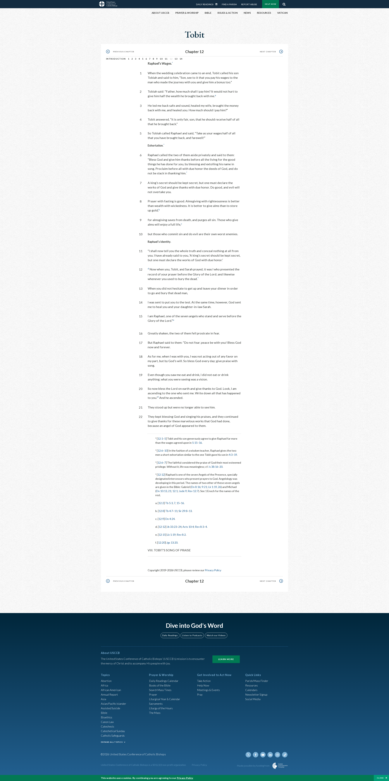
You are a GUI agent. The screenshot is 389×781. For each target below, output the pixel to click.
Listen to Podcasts (192, 635)
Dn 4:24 (170, 518)
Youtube (263, 754)
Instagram (277, 754)
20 (220, 466)
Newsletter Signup (256, 694)
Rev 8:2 (181, 534)
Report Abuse (249, 4)
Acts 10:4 (188, 526)
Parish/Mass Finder (256, 681)
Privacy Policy (213, 570)
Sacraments (156, 703)
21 (169, 491)
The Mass (154, 712)
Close (380, 778)
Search (284, 3)
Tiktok (284, 754)
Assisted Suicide (110, 708)
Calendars (251, 690)
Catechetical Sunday (113, 731)
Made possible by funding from (253, 765)
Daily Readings (204, 4)
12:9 (161, 518)
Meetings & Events (208, 690)
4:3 (230, 454)
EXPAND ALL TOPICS (112, 742)
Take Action (204, 681)
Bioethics (106, 717)
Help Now (270, 4)
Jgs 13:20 (171, 542)
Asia (103, 699)
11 (166, 58)
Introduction (116, 58)
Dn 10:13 (161, 491)
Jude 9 (183, 491)
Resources (251, 685)
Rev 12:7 (193, 491)
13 (176, 58)
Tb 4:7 (169, 511)
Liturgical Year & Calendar (164, 699)
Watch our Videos (216, 635)
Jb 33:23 (172, 526)
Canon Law (107, 722)
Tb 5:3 (169, 503)
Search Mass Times (160, 690)
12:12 (161, 474)
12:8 (161, 511)
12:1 (160, 438)
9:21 (204, 487)
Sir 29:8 (183, 511)
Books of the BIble (159, 685)
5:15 (194, 442)
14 (181, 58)
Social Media (252, 699)
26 (219, 487)
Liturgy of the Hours (161, 708)
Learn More (226, 659)
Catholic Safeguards (113, 735)
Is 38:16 (213, 466)
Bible (104, 712)
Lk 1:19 (212, 487)
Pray (200, 694)
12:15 (162, 534)
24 (179, 526)
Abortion (106, 681)
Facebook (255, 754)
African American (111, 690)
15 (177, 503)
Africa (104, 685)
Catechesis (107, 726)
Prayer (153, 694)
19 (235, 454)
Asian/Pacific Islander (113, 703)
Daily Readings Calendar (217, 4)
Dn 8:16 (195, 487)
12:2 (161, 503)
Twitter (248, 754)
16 (200, 442)
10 (161, 58)
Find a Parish (229, 4)
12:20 (161, 542)
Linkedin (270, 754)
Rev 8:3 (199, 526)
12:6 (160, 450)
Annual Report (109, 694)
